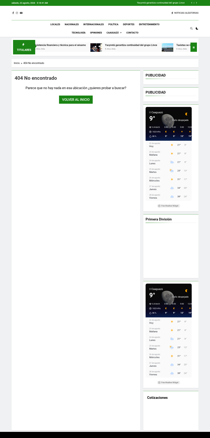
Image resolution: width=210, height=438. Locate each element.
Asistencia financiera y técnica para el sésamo (45, 45)
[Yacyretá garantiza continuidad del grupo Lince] (81, 49)
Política (113, 24)
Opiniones (96, 32)
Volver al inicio (76, 100)
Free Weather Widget (169, 206)
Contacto (132, 32)
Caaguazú (113, 32)
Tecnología (78, 32)
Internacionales (93, 24)
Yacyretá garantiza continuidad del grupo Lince (161, 3)
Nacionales (72, 24)
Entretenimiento (149, 24)
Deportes (128, 24)
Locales (55, 24)
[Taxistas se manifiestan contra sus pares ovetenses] (152, 49)
